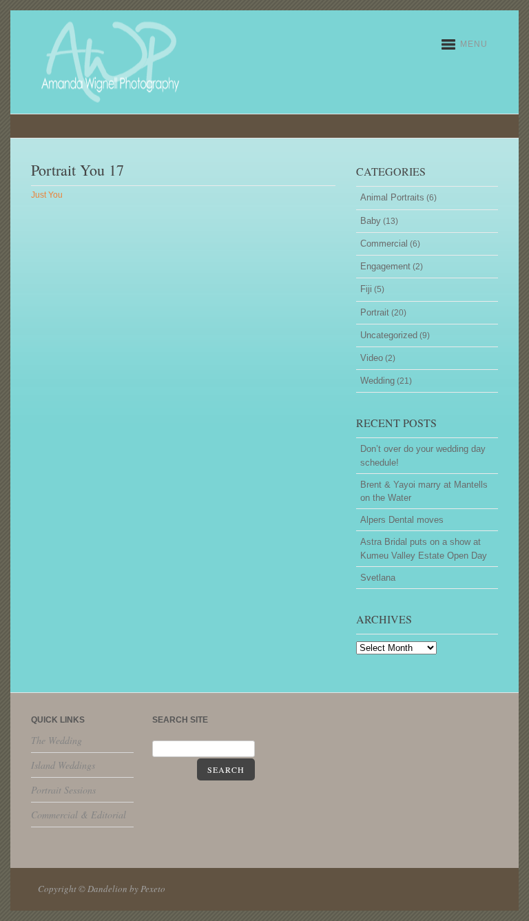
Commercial (384, 243)
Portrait (374, 312)
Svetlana (377, 577)
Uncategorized (388, 335)
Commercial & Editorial (78, 814)
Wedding (377, 380)
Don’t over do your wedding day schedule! (423, 455)
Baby (370, 221)
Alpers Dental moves (402, 520)
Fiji (366, 289)
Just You (47, 195)
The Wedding (56, 740)
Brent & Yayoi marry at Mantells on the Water (424, 491)
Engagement (385, 266)
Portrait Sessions (63, 789)
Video (371, 358)
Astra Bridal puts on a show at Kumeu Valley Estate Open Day (423, 548)
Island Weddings (63, 765)
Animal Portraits (392, 197)
